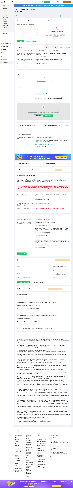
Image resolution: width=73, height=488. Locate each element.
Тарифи (27, 438)
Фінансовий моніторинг (41, 441)
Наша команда (29, 442)
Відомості (5, 15)
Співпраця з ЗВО (29, 447)
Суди (4, 19)
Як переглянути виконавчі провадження (41, 462)
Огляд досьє (5, 8)
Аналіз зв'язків (5, 25)
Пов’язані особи (6, 27)
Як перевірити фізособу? (41, 464)
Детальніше (61, 80)
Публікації (5, 17)
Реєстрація (67, 1)
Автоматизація (5, 31)
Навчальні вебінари (28, 450)
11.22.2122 (19, 273)
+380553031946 (47, 100)
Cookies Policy (18, 465)
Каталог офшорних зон (28, 470)
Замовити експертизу (66, 15)
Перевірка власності (41, 443)
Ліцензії (5, 21)
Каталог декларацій (28, 477)
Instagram (17, 443)
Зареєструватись (48, 115)
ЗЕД (4, 29)
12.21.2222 (19, 266)
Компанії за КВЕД (29, 464)
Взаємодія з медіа (28, 445)
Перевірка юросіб (40, 437)
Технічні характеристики (18, 468)
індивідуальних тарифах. (59, 5)
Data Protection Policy (18, 463)
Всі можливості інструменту (37, 282)
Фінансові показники (41, 445)
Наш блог (27, 455)
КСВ (26, 457)
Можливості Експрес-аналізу (31, 41)
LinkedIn (17, 439)
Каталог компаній (29, 462)
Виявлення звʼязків (40, 450)
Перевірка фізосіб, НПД (41, 439)
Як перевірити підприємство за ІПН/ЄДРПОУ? (41, 467)
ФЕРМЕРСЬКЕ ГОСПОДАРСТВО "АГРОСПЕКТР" (43, 144)
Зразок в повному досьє (24, 282)
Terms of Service (18, 458)
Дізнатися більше (61, 157)
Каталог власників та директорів (28, 473)
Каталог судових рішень (29, 467)
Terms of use (17, 460)
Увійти (58, 1)
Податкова (5, 23)
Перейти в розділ (22, 253)
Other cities (17, 430)
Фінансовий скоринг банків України (40, 456)
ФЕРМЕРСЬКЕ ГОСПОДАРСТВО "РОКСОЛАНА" (43, 137)
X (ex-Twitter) (18, 445)
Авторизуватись (38, 115)
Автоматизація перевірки (39, 448)
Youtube (17, 441)
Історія (4, 13)
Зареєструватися (56, 485)
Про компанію (28, 440)
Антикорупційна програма (18, 471)
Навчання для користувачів (28, 453)
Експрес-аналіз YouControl (39, 453)
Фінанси (4, 10)
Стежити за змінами (21, 15)
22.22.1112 (19, 277)
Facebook (17, 437)
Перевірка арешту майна (40, 471)
